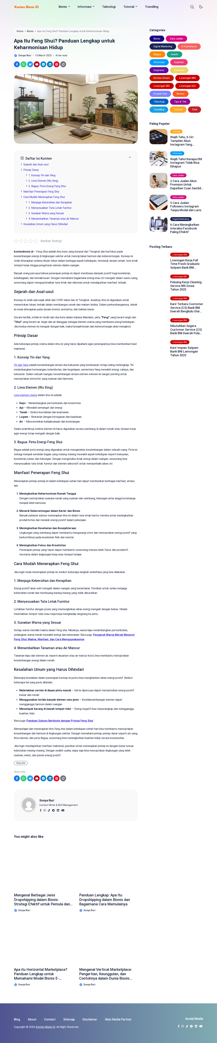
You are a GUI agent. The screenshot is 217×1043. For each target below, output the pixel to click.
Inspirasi (179, 62)
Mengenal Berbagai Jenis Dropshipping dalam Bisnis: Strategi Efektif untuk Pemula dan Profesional (42, 899)
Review (180, 93)
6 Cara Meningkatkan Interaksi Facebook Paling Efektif (184, 228)
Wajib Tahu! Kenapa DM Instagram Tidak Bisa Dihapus (186, 162)
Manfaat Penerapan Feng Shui (41, 191)
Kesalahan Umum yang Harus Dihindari (45, 224)
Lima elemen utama (25, 395)
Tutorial (128, 6)
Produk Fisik (160, 93)
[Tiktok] (49, 809)
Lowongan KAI (187, 85)
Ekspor (157, 54)
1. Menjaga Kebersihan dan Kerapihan (50, 202)
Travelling (151, 6)
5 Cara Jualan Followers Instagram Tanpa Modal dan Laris (185, 206)
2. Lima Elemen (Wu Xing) (43, 180)
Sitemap (69, 1019)
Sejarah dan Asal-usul (35, 164)
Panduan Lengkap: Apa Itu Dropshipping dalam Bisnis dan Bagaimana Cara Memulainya (104, 899)
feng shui (20, 763)
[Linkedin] (58, 809)
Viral (194, 109)
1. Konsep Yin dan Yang (41, 175)
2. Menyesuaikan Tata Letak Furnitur (50, 207)
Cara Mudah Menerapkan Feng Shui (44, 197)
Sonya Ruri (46, 800)
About (32, 1019)
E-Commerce (189, 46)
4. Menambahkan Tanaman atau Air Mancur (53, 218)
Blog (17, 1019)
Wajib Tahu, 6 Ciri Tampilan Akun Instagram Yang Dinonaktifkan (181, 140)
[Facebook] (40, 809)
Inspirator (159, 70)
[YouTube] (63, 809)
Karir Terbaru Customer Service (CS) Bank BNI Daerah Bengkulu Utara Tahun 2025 (186, 307)
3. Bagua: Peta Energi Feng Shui (47, 186)
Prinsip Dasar (31, 170)
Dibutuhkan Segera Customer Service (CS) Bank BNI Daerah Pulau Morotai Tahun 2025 (186, 329)
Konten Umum (162, 77)
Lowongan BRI (162, 85)
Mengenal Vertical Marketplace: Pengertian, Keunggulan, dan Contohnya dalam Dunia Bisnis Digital (105, 974)
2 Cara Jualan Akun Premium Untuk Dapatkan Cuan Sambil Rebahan (185, 184)
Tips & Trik (180, 101)
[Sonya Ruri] (30, 804)
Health (174, 54)
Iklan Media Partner (118, 1019)
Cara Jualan (176, 38)
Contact (49, 1019)
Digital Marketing (163, 46)
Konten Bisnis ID (45, 1027)
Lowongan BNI (187, 77)
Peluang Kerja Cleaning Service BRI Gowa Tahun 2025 (186, 285)
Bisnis (63, 6)
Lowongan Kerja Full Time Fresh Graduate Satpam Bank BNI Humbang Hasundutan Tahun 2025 (185, 263)
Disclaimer (90, 1019)
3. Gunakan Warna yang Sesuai (46, 213)
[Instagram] (44, 809)
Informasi (84, 6)
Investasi (179, 70)
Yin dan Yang (21, 365)
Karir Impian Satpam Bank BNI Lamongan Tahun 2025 (184, 351)
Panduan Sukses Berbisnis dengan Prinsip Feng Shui (59, 720)
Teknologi (109, 6)
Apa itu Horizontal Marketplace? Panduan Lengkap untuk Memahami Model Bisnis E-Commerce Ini (40, 974)
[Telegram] (53, 809)
